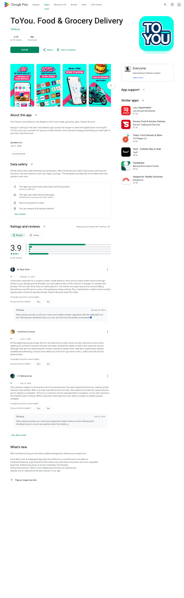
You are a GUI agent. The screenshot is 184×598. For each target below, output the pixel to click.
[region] (67, 38)
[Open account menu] (179, 4)
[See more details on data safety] (20, 214)
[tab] (36, 4)
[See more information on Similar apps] (142, 100)
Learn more (138, 77)
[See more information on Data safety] (31, 164)
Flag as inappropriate (23, 480)
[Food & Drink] (18, 154)
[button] (22, 85)
